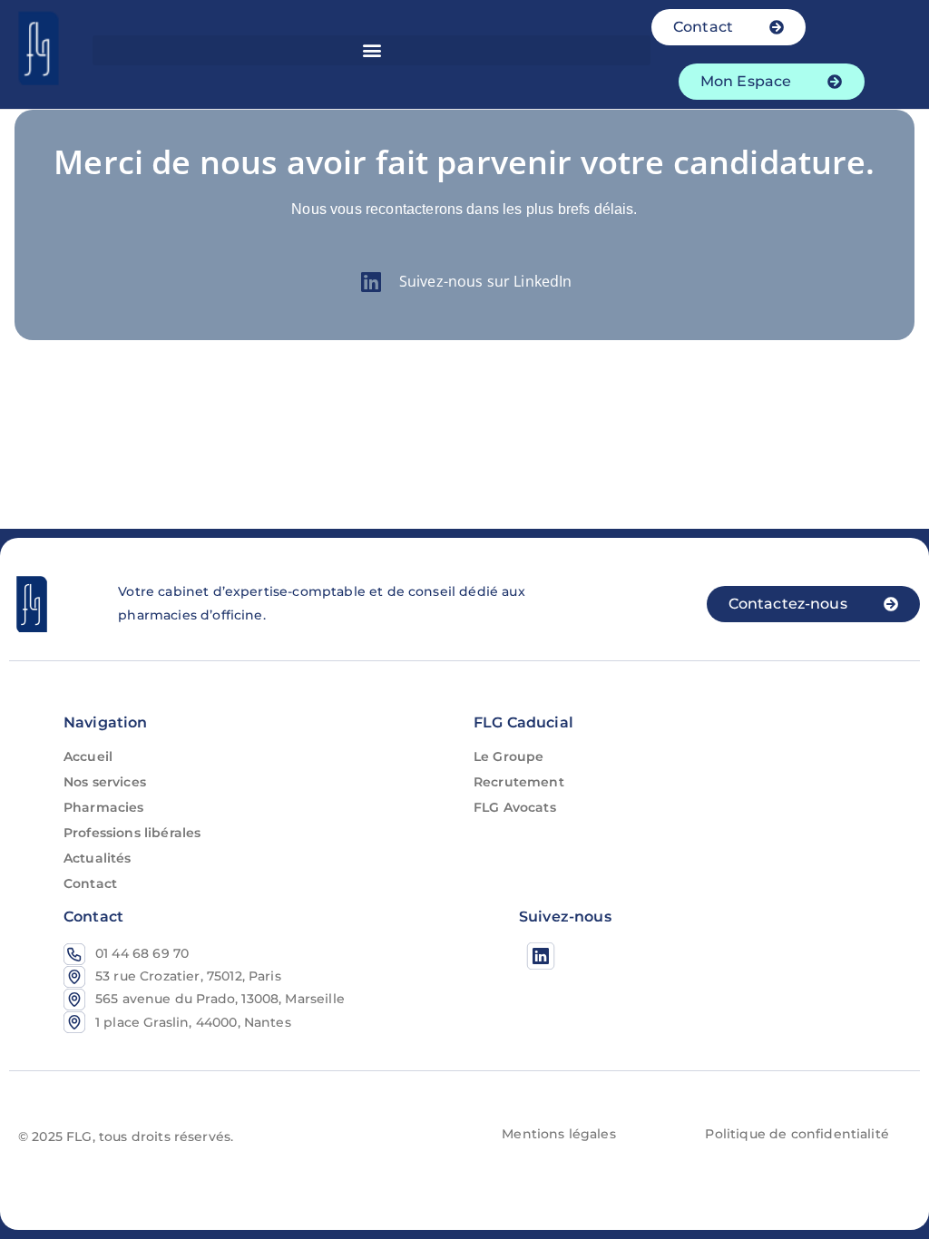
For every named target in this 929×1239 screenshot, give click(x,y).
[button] (371, 50)
